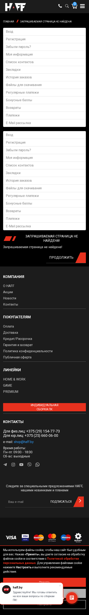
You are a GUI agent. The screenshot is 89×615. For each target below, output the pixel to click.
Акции (8, 292)
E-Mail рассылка (18, 123)
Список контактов (20, 62)
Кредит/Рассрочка (17, 339)
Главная (8, 21)
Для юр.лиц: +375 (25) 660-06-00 (30, 435)
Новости (9, 298)
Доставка (10, 333)
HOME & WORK (14, 379)
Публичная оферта (17, 357)
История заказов (19, 77)
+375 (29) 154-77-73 (43, 431)
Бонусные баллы (19, 100)
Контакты (10, 304)
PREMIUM (10, 392)
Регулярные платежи (22, 92)
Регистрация (15, 39)
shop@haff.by (24, 442)
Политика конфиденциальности (28, 351)
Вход (9, 32)
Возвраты (13, 108)
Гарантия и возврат (18, 345)
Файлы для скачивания (24, 85)
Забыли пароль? (18, 47)
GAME (7, 385)
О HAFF (8, 286)
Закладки (13, 70)
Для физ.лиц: (31, 431)
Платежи (12, 115)
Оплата (8, 326)
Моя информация (19, 54)
